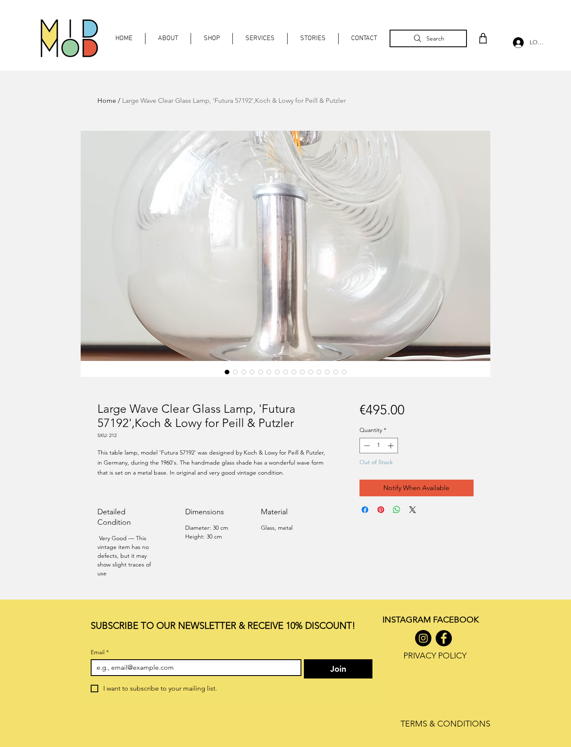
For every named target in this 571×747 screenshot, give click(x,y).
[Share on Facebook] (365, 510)
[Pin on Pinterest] (381, 510)
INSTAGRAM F (409, 620)
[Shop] (482, 38)
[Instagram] (423, 638)
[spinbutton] (378, 445)
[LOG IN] (516, 43)
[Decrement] (366, 445)
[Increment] (391, 445)
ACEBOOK (458, 620)
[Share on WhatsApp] (397, 510)
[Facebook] (444, 638)
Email (100, 652)
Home (106, 100)
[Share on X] (413, 510)
